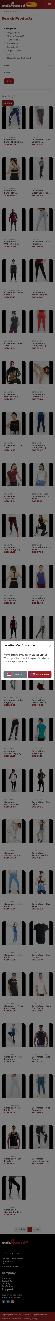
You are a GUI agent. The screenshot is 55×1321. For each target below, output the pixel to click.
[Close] (50, 646)
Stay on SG (18, 674)
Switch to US (42, 674)
